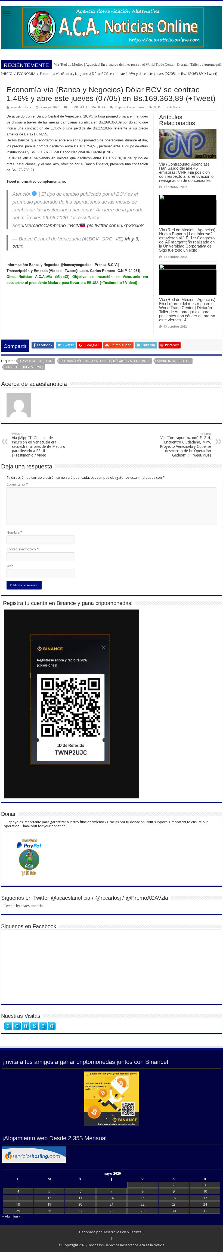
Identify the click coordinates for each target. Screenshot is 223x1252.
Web (10, 566)
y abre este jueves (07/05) (24, 367)
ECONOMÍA (26, 74)
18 (18, 1204)
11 (18, 1198)
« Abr (6, 1216)
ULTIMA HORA (95, 107)
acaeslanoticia (21, 107)
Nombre (14, 532)
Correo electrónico (23, 549)
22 (142, 1204)
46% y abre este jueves (36, 361)
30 (174, 1211)
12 (49, 1198)
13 (80, 1198)
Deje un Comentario (129, 107)
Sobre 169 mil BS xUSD (174, 361)
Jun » (16, 1216)
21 (111, 1204)
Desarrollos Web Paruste (122, 1232)
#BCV (73, 225)
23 (174, 1204)
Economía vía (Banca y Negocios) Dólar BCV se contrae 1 (105, 361)
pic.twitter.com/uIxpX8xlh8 (115, 225)
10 (205, 1191)
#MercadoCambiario (44, 225)
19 (49, 1204)
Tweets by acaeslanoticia (23, 906)
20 (80, 1204)
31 (205, 1211)
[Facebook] (111, 1238)
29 (142, 1211)
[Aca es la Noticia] (111, 26)
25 (18, 1211)
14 (111, 1198)
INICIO (7, 74)
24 (205, 1204)
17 (205, 1198)
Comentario (17, 484)
